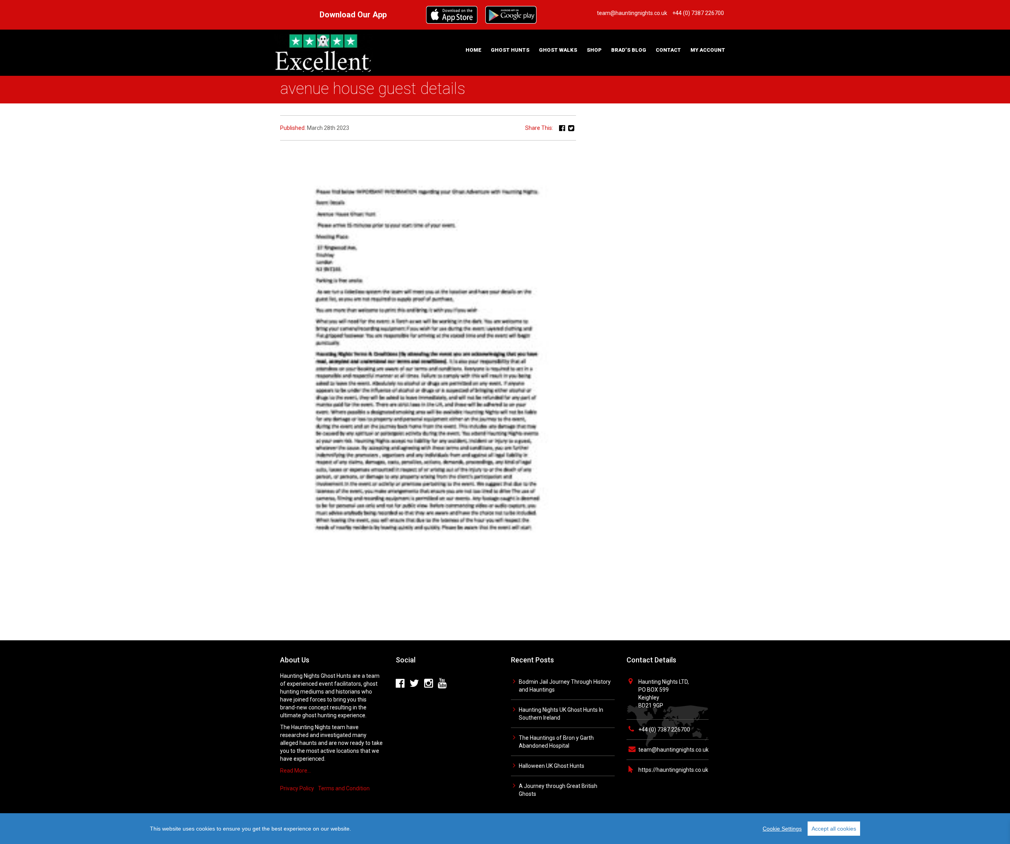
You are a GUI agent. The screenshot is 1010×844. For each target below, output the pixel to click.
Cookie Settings (782, 828)
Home (473, 50)
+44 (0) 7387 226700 (664, 729)
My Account (707, 50)
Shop (594, 50)
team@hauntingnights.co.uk (673, 749)
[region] (505, 828)
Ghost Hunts (510, 50)
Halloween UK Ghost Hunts (551, 766)
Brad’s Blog (628, 50)
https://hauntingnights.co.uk (673, 770)
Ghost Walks (558, 50)
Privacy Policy (297, 788)
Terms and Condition (344, 788)
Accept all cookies (834, 828)
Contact (668, 50)
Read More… (295, 770)
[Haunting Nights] (323, 52)
